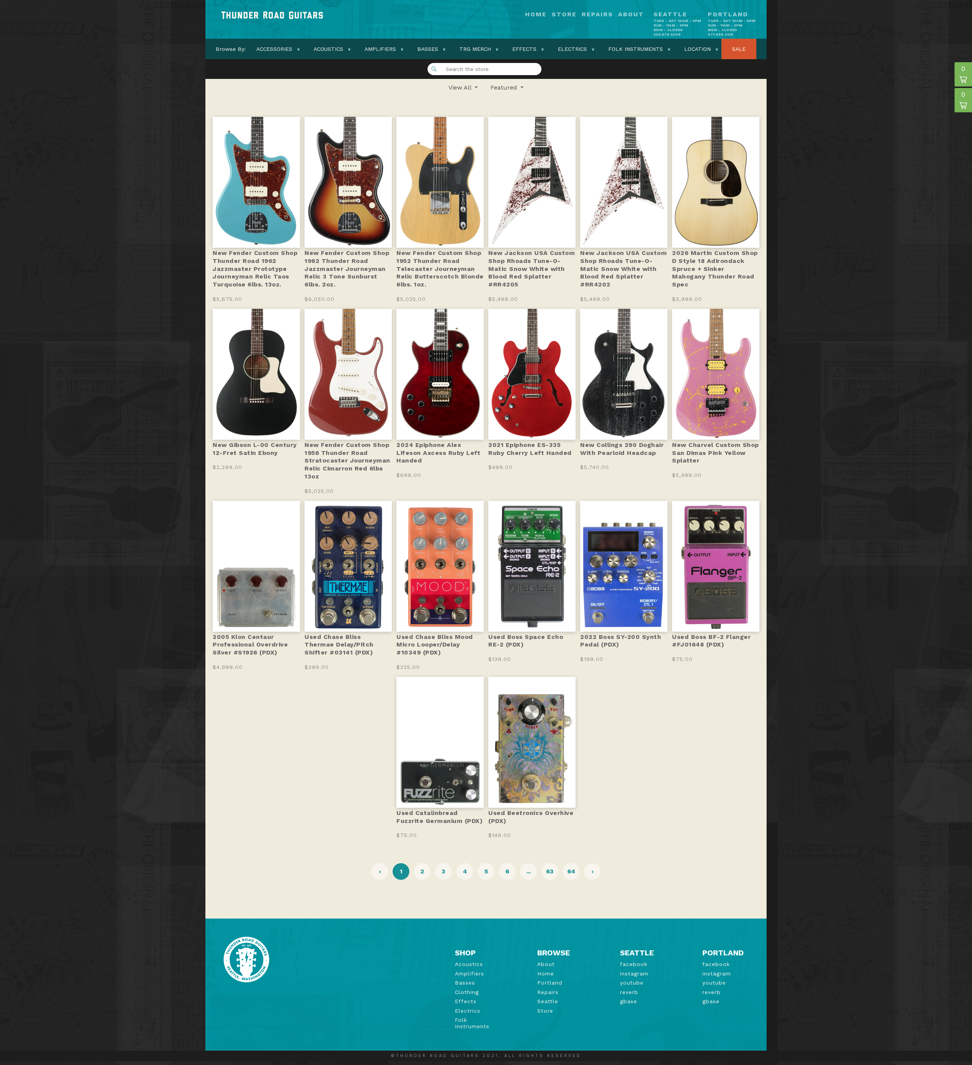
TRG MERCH (475, 49)
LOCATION (697, 49)
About (631, 14)
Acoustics (328, 49)
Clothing (467, 992)
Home (536, 14)
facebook (633, 964)
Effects (524, 49)
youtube (632, 983)
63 (550, 871)
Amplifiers (380, 49)
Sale (739, 49)
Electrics (572, 49)
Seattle (547, 1001)
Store (564, 14)
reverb (629, 992)
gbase (628, 1001)
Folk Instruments (635, 49)
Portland (549, 983)
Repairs (597, 14)
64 (571, 871)
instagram (634, 974)
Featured (505, 87)
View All (460, 87)
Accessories (274, 49)
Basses (427, 49)
